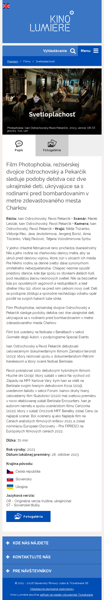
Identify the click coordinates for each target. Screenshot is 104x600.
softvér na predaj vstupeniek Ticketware (66, 594)
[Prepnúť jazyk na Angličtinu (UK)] (7, 6)
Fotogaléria (33, 516)
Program (12, 61)
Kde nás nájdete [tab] (30, 543)
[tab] (19, 145)
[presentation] (19, 145)
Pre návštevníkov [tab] (32, 571)
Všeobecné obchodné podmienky (52, 589)
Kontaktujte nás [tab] (31, 557)
